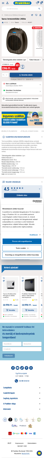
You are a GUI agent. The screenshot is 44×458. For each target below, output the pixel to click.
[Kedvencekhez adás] (36, 15)
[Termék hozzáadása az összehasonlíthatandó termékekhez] (32, 15)
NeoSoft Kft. (26, 453)
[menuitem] (3, 3)
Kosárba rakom (27, 75)
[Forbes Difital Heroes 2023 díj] (10, 420)
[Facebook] (13, 368)
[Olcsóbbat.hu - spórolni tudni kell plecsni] (23, 426)
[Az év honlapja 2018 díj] (16, 420)
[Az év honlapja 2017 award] (33, 420)
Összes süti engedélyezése (22, 241)
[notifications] (40, 15)
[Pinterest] (26, 368)
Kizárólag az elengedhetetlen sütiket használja (22, 255)
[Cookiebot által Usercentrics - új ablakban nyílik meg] (33, 201)
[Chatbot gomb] (39, 453)
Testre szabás (21, 248)
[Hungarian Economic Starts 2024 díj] (5, 420)
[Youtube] (17, 368)
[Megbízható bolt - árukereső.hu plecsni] (39, 420)
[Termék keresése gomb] (39, 9)
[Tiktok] (22, 368)
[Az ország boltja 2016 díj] (26, 420)
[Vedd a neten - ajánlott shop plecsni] (14, 426)
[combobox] (22, 8)
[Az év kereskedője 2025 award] (30, 426)
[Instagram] (31, 368)
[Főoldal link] (22, 3)
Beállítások (34, 235)
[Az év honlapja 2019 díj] (21, 420)
